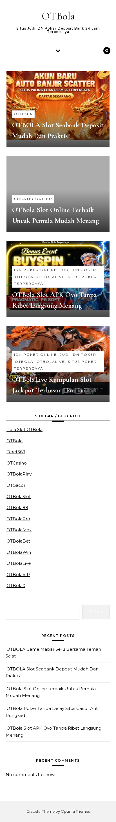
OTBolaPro (18, 518)
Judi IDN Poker (78, 270)
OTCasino (16, 463)
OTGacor (15, 485)
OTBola (58, 16)
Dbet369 (15, 451)
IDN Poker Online (35, 270)
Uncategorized (33, 199)
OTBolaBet (18, 541)
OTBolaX (15, 585)
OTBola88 (17, 507)
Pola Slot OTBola (24, 429)
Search (96, 611)
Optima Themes (75, 811)
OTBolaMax (19, 529)
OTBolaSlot (18, 496)
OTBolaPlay (19, 474)
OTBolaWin (18, 552)
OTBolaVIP (18, 574)
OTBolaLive (51, 277)
